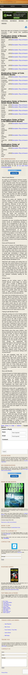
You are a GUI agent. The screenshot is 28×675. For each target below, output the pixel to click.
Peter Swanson (7, 608)
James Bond (8, 632)
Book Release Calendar (7, 9)
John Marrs (6, 603)
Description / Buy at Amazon (20, 39)
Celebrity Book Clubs (15, 527)
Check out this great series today (12, 589)
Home (2, 6)
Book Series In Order (7, 425)
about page (4, 646)
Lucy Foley (5, 606)
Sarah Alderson (7, 611)
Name (4, 432)
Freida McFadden (7, 602)
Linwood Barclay (7, 605)
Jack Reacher (8, 624)
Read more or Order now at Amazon (8, 522)
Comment (5, 439)
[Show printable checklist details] (26, 27)
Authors (13, 6)
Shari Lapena (6, 612)
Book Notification (7, 533)
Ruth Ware (5, 610)
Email (3, 435)
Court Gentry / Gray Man (11, 629)
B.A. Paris (5, 601)
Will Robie (7, 635)
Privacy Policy (4, 672)
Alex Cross (7, 626)
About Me (20, 552)
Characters (24, 6)
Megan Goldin (6, 607)
